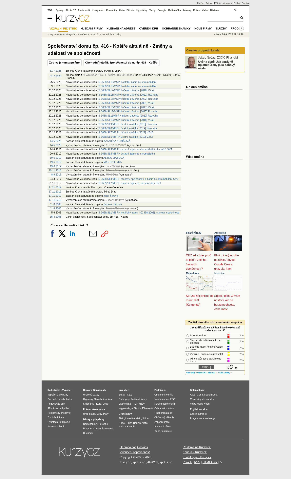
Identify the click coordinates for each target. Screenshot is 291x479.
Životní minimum (56, 417)
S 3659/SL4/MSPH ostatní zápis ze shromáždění (126, 153)
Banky (86, 390)
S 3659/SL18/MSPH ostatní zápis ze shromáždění (127, 86)
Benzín (137, 423)
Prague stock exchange (202, 418)
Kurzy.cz (52, 34)
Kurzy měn (98, 10)
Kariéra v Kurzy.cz (195, 452)
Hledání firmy (92, 28)
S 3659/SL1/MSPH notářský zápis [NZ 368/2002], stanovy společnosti (138, 212)
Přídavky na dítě (56, 403)
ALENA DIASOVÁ (113, 157)
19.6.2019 (55, 157)
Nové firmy (203, 28)
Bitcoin (130, 10)
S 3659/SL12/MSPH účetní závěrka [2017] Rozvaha (128, 111)
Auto (192, 394)
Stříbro (145, 418)
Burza (122, 394)
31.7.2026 (55, 70)
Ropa (122, 423)
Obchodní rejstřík (66, 34)
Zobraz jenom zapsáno (64, 62)
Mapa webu (203, 403)
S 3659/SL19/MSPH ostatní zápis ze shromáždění (127, 82)
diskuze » (212, 373)
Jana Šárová (111, 195)
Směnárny (88, 403)
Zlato (122, 10)
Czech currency (198, 414)
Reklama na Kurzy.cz (197, 447)
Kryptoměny (125, 408)
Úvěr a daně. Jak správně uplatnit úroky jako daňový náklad (216, 65)
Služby (221, 28)
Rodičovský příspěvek (59, 413)
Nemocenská (90, 424)
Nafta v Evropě (127, 426)
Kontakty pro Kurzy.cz (197, 457)
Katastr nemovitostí (164, 403)
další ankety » (225, 373)
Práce (196, 10)
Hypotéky (141, 10)
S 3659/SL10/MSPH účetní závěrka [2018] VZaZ (126, 120)
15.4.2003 (55, 216)
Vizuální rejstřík (63, 28)
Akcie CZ (71, 10)
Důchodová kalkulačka (60, 399)
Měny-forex (192, 273)
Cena (200, 394)
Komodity (111, 10)
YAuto (218, 3)
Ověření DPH (148, 28)
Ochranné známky (176, 28)
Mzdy (99, 414)
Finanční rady (193, 232)
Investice (219, 273)
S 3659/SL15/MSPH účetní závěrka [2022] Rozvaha (128, 98)
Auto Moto (220, 232)
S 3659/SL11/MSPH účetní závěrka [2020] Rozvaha (128, 115)
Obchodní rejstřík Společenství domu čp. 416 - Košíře (121, 62)
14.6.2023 (55, 140)
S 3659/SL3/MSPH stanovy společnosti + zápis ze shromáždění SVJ (138, 178)
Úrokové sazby (91, 394)
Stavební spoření (103, 399)
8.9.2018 (56, 174)
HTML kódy (210, 462)
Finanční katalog (163, 413)
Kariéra (200, 3)
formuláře (167, 431)
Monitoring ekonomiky (202, 399)
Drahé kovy (125, 414)
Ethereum (147, 408)
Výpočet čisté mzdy (58, 394)
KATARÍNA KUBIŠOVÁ (117, 140)
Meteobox (227, 3)
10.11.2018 (55, 170)
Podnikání (159, 390)
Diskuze (214, 10)
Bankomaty (99, 390)
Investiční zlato (133, 418)
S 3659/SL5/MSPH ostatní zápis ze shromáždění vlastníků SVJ (135, 149)
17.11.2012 (55, 187)
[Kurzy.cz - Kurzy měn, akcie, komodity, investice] (72, 22)
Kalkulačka (174, 10)
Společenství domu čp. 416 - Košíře (95, 34)
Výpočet (66, 390)
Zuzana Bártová (113, 204)
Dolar (105, 403)
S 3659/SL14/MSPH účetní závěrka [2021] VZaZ (126, 102)
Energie (162, 10)
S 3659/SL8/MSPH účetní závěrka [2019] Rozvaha (127, 128)
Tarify (152, 10)
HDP (135, 403)
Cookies (142, 447)
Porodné (103, 424)
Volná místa (98, 409)
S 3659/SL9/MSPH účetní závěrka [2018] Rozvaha (127, 124)
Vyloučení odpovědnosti (135, 452)
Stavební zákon (162, 426)
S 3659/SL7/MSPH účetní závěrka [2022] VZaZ (125, 132)
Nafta (145, 423)
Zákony (187, 10)
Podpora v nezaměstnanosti (98, 428)
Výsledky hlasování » (196, 373)
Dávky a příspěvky (93, 419)
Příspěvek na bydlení (59, 408)
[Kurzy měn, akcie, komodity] (80, 454)
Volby (193, 403)
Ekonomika (125, 403)
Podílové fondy (139, 399)
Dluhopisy (124, 399)
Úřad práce (89, 414)
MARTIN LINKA (113, 162)
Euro (98, 403)
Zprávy (60, 10)
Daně (157, 431)
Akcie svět (84, 10)
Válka (205, 10)
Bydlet (237, 3)
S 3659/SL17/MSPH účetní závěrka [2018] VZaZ (126, 90)
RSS (197, 462)
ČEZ (129, 394)
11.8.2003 (55, 204)
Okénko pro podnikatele (202, 50)
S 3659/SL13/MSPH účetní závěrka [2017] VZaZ (126, 107)
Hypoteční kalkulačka (59, 422)
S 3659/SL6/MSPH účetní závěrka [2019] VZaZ (125, 136)
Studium (245, 3)
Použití (187, 462)
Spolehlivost (210, 394)
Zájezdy (210, 3)
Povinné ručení (56, 426)
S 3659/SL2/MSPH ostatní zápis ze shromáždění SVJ (129, 183)
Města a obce (161, 399)
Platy (105, 414)
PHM (129, 423)
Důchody (88, 433)
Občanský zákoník (164, 417)
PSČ (172, 399)
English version (198, 409)
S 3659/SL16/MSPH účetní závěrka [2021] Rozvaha (128, 94)
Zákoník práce (162, 422)
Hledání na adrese (121, 28)
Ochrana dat (128, 447)
